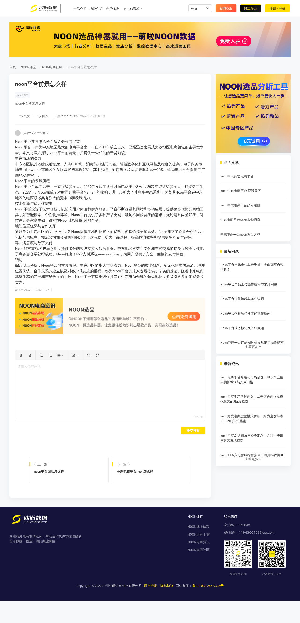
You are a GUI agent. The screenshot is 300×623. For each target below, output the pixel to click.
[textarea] (110, 390)
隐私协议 (166, 585)
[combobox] (200, 8)
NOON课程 (132, 8)
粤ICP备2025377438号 (208, 585)
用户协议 (150, 585)
